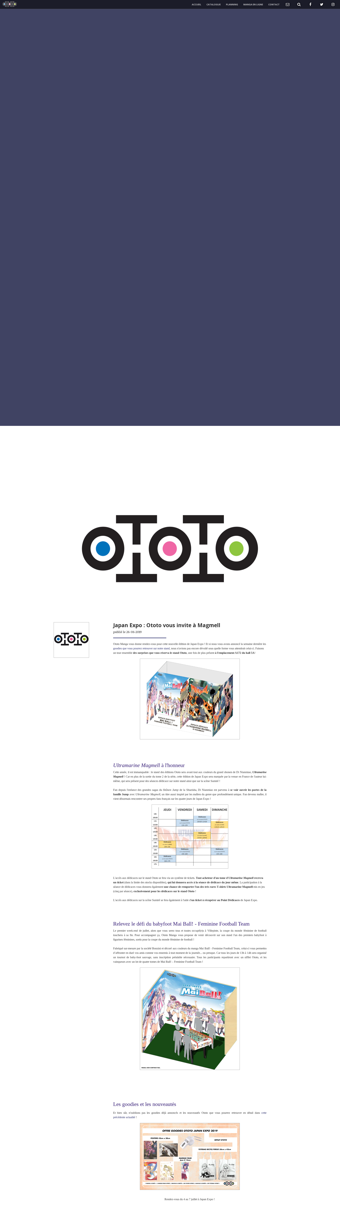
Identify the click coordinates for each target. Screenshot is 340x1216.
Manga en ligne (253, 4)
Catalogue (213, 4)
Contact (274, 4)
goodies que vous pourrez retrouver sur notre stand (141, 648)
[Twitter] (321, 4)
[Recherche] (298, 4)
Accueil (196, 4)
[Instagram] (332, 4)
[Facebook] (310, 4)
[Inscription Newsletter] (287, 4)
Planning (232, 4)
